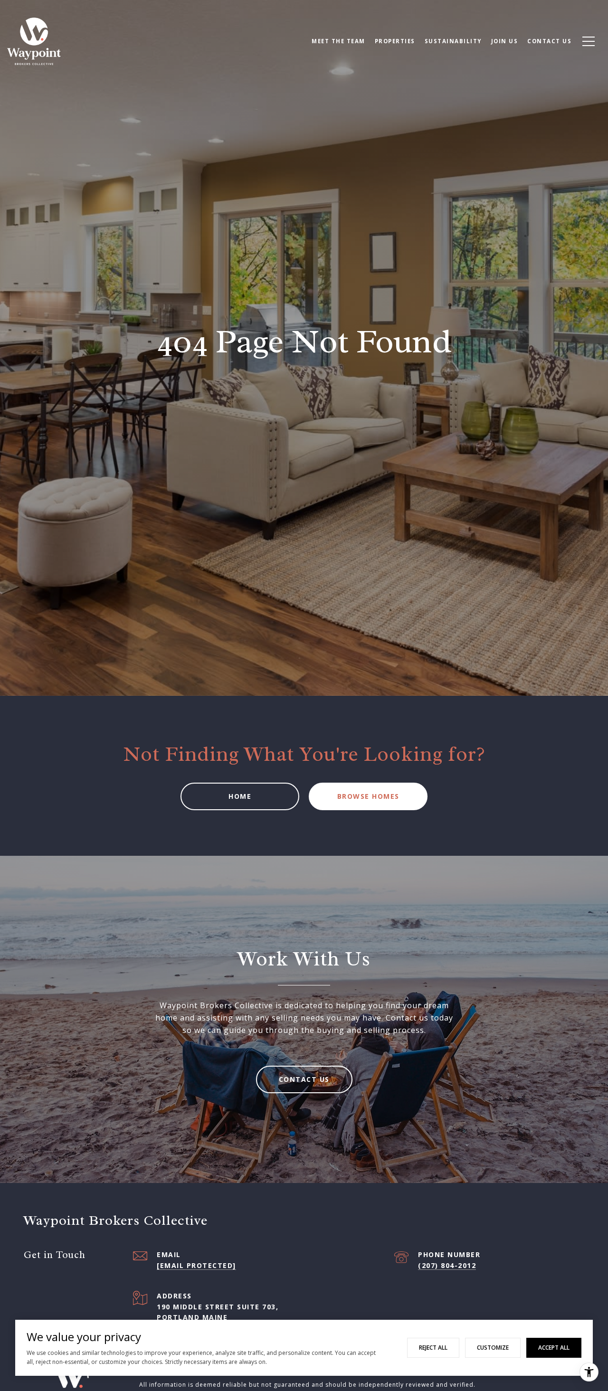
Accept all (554, 1348)
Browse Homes (368, 796)
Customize (493, 1348)
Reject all (433, 1348)
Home (239, 796)
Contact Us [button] (304, 1079)
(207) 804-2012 (447, 1265)
